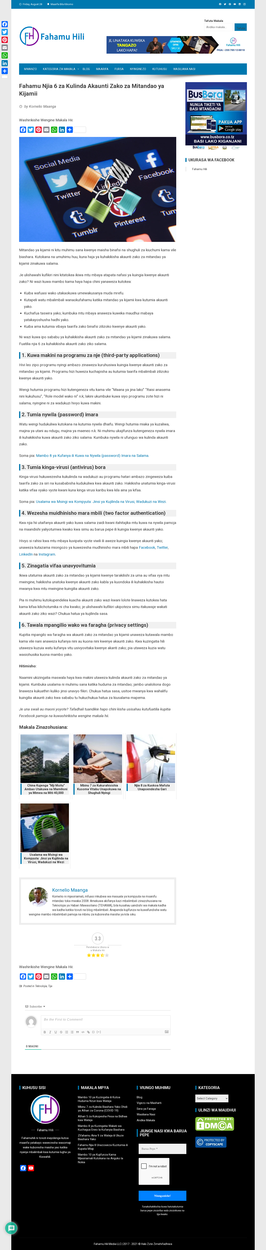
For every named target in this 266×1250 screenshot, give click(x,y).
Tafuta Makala (213, 21)
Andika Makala (146, 1120)
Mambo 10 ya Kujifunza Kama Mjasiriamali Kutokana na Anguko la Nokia (100, 1158)
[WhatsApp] (5, 55)
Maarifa (102, 69)
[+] (99, 1031)
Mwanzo (30, 69)
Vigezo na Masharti (149, 1103)
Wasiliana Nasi (184, 69)
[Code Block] (83, 1032)
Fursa (119, 69)
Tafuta (241, 28)
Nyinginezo (138, 69)
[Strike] (61, 1032)
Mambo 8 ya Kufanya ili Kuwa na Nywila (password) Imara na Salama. (92, 455)
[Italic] (50, 1032)
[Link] (88, 1032)
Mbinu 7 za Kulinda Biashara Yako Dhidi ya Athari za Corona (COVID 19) (102, 1108)
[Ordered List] (66, 1032)
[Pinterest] (5, 40)
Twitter (162, 547)
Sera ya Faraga (146, 1109)
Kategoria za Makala (59, 69)
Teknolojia (41, 986)
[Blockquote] (77, 1032)
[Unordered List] (72, 1032)
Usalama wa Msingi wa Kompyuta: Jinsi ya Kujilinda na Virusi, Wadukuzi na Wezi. (101, 501)
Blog (86, 69)
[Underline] (55, 1032)
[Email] (5, 47)
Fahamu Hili (199, 169)
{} (93, 1031)
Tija (50, 986)
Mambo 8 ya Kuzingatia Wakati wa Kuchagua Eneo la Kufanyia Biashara (101, 1128)
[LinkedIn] (5, 63)
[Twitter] (5, 32)
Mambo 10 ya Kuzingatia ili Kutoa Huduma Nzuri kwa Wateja (99, 1099)
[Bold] (45, 1032)
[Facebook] (5, 24)
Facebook (147, 547)
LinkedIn (26, 554)
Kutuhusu (159, 69)
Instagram (46, 554)
